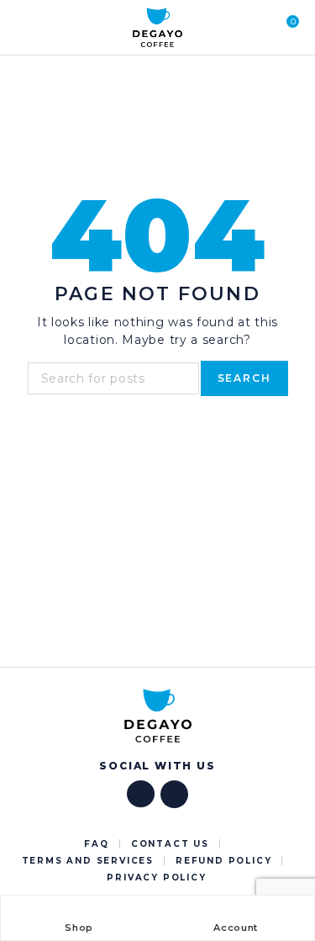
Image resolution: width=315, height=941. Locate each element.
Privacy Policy (156, 877)
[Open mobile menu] (24, 28)
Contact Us (170, 843)
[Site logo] (158, 28)
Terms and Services (88, 860)
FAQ (96, 843)
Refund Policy (223, 860)
